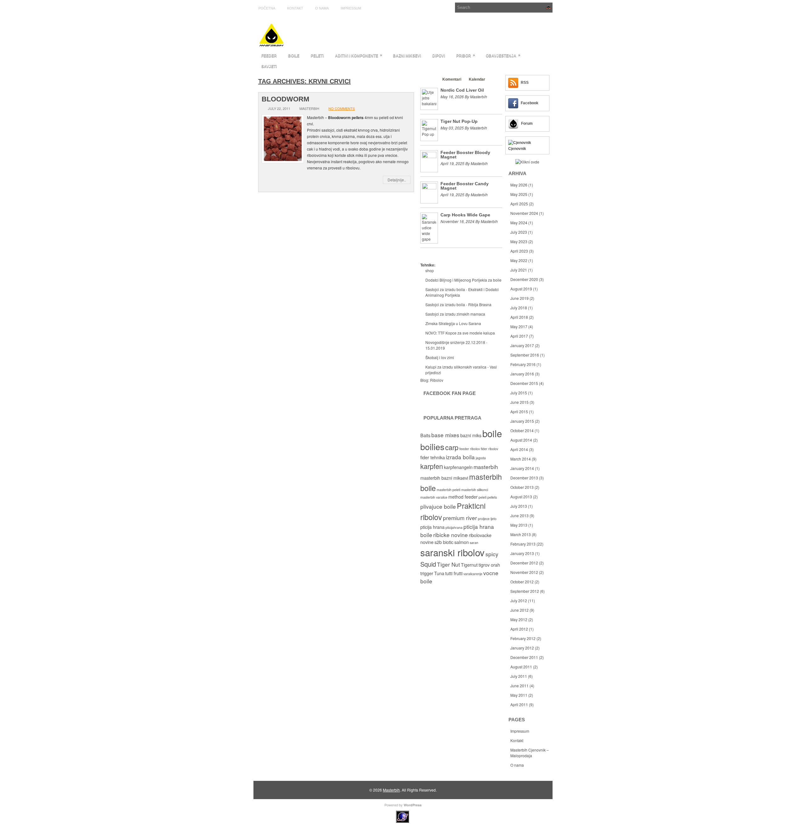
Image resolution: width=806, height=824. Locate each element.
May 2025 (518, 194)
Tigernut (469, 565)
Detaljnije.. (397, 179)
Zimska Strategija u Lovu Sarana (453, 323)
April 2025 (519, 203)
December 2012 (524, 562)
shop (429, 270)
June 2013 (519, 515)
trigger (426, 573)
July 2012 (518, 600)
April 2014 (519, 449)
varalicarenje (472, 573)
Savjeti (269, 66)
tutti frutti (454, 573)
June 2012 (519, 610)
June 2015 (519, 402)
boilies (432, 446)
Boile (293, 56)
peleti (482, 497)
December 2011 (524, 657)
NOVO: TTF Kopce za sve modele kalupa (460, 332)
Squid (428, 564)
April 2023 (519, 251)
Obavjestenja (503, 55)
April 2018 (519, 317)
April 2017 (519, 336)
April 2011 (519, 704)
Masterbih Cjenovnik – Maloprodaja (529, 752)
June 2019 (519, 298)
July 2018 (518, 307)
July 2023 (518, 232)
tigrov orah (489, 565)
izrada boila (460, 457)
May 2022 (518, 260)
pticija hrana (432, 527)
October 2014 (522, 430)
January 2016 (522, 373)
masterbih (486, 467)
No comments (341, 108)
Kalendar (477, 79)
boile (492, 433)
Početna (266, 8)
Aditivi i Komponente (358, 55)
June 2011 (519, 685)
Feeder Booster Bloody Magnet (465, 154)
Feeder (269, 56)
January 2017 (522, 345)
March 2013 (520, 534)
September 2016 (524, 355)
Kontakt (295, 8)
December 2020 (524, 279)
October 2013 (522, 487)
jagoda (481, 457)
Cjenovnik (517, 148)
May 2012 (518, 619)
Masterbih (391, 790)
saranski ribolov (452, 552)
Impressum (351, 8)
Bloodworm (285, 99)
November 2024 (524, 213)
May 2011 (518, 695)
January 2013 (522, 553)
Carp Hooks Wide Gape (465, 214)
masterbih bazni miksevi (444, 478)
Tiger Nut (448, 564)
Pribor (465, 55)
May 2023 (518, 241)
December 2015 (524, 383)
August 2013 (521, 496)
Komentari (451, 79)
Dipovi (438, 56)
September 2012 (524, 591)
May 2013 (518, 525)
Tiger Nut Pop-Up (459, 121)
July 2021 (518, 269)
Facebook (529, 103)
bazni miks (470, 435)
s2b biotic (443, 542)
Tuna (439, 573)
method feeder (463, 497)
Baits (425, 435)
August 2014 (521, 440)
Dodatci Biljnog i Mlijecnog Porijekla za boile (463, 280)
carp (451, 447)
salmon (461, 542)
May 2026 (518, 184)
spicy (491, 554)
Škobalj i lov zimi (439, 357)
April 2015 (519, 411)
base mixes (445, 435)
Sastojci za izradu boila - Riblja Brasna (458, 304)
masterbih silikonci (474, 489)
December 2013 (524, 477)
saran (474, 542)
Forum (527, 123)
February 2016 (523, 364)
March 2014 (520, 458)
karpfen (431, 466)
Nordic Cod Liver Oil (462, 90)
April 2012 (519, 629)
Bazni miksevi (407, 56)
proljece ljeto (487, 518)
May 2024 (518, 222)
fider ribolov (489, 448)
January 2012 (522, 647)
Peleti (317, 56)
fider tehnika (432, 457)
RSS (525, 82)
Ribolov (436, 380)
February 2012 (523, 638)
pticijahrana (454, 527)
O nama (322, 8)
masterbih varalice (433, 497)
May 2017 (518, 326)
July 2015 (518, 392)
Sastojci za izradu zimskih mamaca (455, 314)
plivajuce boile (438, 506)
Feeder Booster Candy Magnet (464, 186)
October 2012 (522, 581)
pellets (492, 497)
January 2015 (522, 421)
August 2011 (521, 666)
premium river (460, 518)
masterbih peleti (448, 489)
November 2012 (524, 572)
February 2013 (523, 543)
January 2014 (522, 468)
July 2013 (518, 506)
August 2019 (521, 288)
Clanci (429, 79)
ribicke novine (450, 535)
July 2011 (518, 676)
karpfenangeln (458, 467)
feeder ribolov (469, 448)
